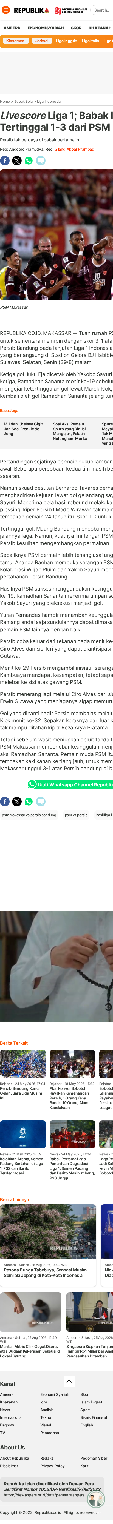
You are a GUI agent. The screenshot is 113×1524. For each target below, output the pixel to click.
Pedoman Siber (93, 1458)
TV (2, 1432)
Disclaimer (9, 1465)
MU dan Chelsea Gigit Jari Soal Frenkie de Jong (23, 429)
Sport (85, 1409)
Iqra (43, 1402)
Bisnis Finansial (93, 1417)
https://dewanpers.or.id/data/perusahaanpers (44, 1495)
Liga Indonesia (49, 101)
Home (5, 101)
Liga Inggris (66, 40)
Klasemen (15, 40)
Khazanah (8, 1402)
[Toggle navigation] (6, 9)
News (5, 1409)
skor (76, 27)
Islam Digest (91, 1402)
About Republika (14, 1458)
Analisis (47, 1409)
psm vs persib (76, 815)
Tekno (45, 1417)
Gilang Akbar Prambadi (75, 149)
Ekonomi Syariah (46, 27)
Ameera (7, 1394)
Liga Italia (90, 40)
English (86, 1425)
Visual (45, 1425)
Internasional (11, 1417)
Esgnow (7, 1425)
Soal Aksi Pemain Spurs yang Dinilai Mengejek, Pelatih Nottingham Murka (70, 431)
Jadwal (42, 40)
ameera (12, 27)
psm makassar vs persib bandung (29, 815)
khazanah (100, 27)
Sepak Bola (24, 101)
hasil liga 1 (104, 815)
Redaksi (47, 1458)
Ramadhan (49, 1432)
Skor (84, 1394)
